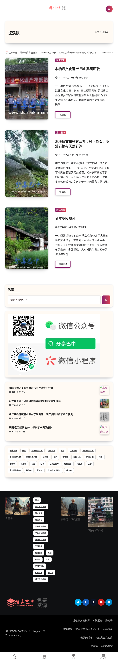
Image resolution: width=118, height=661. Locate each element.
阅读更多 (63, 114)
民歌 (101, 457)
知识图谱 (97, 620)
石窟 (33, 464)
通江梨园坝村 (65, 219)
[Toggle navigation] (7, 9)
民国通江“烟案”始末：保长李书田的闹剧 (30, 427)
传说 (24, 451)
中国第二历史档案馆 (101, 646)
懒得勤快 (68, 629)
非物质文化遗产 (54, 470)
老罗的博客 (86, 637)
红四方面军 (54, 464)
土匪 (62, 451)
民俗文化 (60, 60)
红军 (42, 464)
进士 (90, 464)
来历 (55, 457)
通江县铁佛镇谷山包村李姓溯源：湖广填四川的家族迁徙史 (41, 414)
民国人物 (77, 457)
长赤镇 (40, 470)
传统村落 (13, 451)
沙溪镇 (12, 464)
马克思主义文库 (104, 637)
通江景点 (60, 132)
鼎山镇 (69, 470)
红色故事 (68, 464)
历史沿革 (51, 451)
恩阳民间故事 (31, 457)
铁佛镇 (29, 470)
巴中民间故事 (88, 451)
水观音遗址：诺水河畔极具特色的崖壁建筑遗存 (35, 401)
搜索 (11, 289)
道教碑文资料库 (81, 620)
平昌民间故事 (15, 457)
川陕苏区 (73, 451)
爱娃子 (109, 620)
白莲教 (23, 464)
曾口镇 (45, 457)
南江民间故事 (37, 451)
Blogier (36, 631)
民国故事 (90, 457)
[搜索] (106, 299)
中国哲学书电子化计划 (87, 629)
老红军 (80, 464)
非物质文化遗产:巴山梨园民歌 (77, 69)
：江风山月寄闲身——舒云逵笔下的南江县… (63, 52)
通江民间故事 (15, 470)
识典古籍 (108, 629)
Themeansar (12, 635)
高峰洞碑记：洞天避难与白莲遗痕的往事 (31, 388)
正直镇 (65, 457)
